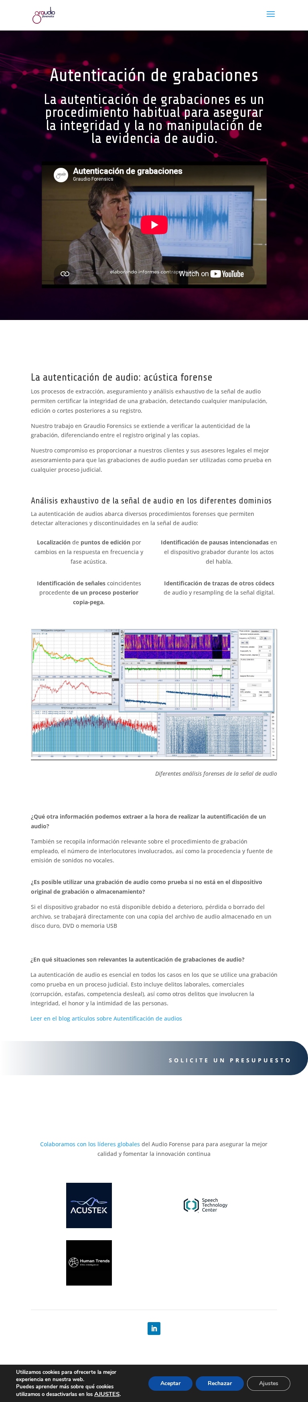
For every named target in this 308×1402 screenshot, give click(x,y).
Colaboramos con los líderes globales (90, 1144)
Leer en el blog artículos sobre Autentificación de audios (106, 1018)
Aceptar (170, 1383)
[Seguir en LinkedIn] (154, 1328)
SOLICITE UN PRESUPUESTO (230, 1060)
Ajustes (268, 1383)
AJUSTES (107, 1394)
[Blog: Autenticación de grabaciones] (154, 758)
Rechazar (220, 1383)
